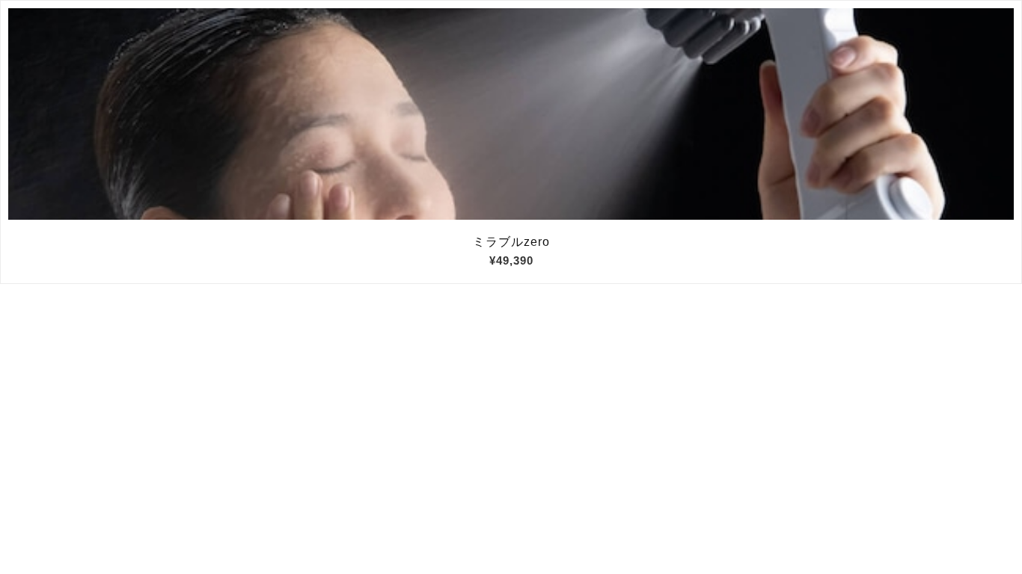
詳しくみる (511, 114)
